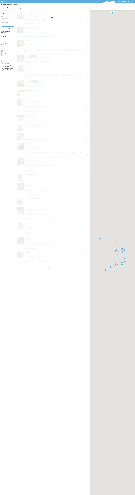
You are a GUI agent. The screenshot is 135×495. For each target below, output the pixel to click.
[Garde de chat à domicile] (52, 106)
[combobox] (7, 14)
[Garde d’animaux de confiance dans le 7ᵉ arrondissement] (52, 172)
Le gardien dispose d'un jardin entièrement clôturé (7, 62)
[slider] (1, 26)
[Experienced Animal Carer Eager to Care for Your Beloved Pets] (52, 222)
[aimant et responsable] (52, 47)
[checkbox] (1, 55)
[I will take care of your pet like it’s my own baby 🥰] (52, 187)
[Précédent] (47, 267)
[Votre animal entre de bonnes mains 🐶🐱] (52, 199)
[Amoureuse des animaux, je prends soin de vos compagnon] (52, 119)
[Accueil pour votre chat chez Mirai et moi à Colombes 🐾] (52, 18)
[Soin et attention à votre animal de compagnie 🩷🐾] (52, 237)
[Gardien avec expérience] (52, 259)
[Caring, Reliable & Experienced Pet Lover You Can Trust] (52, 147)
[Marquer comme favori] (87, 23)
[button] (116, 242)
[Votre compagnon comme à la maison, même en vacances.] (52, 30)
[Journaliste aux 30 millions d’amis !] (52, 94)
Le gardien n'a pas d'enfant (7, 60)
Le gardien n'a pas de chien (7, 54)
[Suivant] (58, 267)
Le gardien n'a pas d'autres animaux (7, 57)
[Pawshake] (4, 2)
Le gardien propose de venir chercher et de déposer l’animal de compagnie (7, 69)
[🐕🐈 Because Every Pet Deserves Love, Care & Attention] (52, 159)
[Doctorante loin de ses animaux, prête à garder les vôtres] (52, 60)
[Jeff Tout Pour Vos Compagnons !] (52, 72)
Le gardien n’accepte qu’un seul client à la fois (7, 66)
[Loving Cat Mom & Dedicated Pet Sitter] (52, 85)
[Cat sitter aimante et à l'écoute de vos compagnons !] (52, 131)
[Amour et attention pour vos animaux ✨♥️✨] (52, 250)
